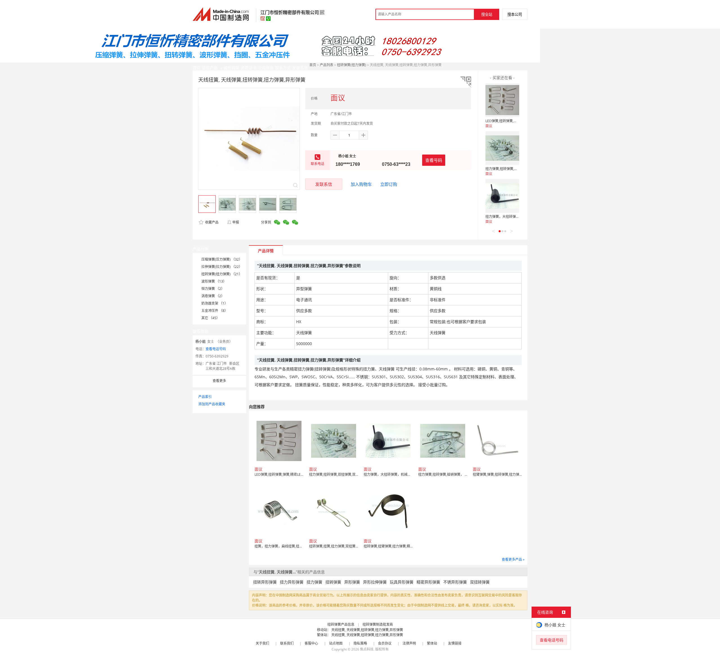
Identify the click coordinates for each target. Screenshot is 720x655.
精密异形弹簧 (428, 582)
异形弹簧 (352, 582)
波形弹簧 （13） (213, 281)
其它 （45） (210, 318)
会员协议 (385, 643)
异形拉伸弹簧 (375, 582)
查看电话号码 (216, 348)
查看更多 (219, 380)
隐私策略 (360, 643)
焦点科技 (367, 649)
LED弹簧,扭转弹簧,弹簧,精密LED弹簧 (513, 121)
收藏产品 (211, 222)
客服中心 (311, 643)
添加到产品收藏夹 (211, 404)
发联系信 (323, 184)
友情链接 (455, 643)
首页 (312, 64)
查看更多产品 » (513, 559)
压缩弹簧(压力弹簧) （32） (221, 259)
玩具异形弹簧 (401, 582)
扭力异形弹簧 (291, 582)
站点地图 (336, 643)
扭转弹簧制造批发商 (378, 624)
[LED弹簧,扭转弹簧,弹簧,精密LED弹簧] (502, 100)
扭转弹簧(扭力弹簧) (351, 64)
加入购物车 (361, 184)
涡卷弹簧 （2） (212, 296)
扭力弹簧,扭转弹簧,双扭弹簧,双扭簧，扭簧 (517, 168)
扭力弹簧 (314, 582)
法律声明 (409, 643)
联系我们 (287, 643)
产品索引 (205, 396)
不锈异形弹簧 (455, 582)
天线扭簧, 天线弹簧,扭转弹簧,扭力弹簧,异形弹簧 (367, 629)
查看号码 (433, 160)
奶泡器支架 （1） (214, 303)
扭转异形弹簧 (265, 582)
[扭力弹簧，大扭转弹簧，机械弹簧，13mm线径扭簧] (502, 196)
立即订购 (388, 184)
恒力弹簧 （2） (212, 288)
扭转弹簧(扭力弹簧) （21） (221, 274)
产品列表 (326, 64)
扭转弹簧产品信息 (340, 624)
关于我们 (262, 643)
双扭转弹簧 (480, 582)
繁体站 (432, 643)
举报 (235, 222)
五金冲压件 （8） (214, 310)
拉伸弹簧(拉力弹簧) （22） (221, 266)
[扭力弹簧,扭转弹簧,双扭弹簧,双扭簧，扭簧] (502, 148)
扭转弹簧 (333, 582)
